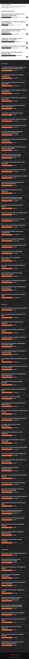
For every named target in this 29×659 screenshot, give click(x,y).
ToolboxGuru (15, 268)
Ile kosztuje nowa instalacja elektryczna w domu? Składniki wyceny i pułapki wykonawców (13, 31)
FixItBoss (14, 535)
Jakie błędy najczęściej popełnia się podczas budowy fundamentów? (13, 147)
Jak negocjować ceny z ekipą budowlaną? (13, 518)
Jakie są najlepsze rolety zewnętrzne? (12, 251)
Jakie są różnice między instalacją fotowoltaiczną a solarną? (10, 560)
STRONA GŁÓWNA (14, 7)
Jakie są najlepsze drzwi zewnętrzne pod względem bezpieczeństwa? (12, 183)
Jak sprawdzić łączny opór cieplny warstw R (13, 46)
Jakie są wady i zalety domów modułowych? (13, 225)
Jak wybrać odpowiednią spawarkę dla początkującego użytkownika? (12, 132)
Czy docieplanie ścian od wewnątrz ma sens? (13, 125)
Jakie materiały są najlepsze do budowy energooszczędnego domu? (12, 642)
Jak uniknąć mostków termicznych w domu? (13, 169)
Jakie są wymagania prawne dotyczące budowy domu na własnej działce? (12, 511)
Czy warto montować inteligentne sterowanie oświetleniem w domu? (11, 155)
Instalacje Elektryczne (6, 34)
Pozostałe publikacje (6, 17)
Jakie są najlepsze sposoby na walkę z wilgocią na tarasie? (11, 273)
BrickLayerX (15, 70)
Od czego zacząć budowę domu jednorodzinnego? (10, 468)
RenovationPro (19, 55)
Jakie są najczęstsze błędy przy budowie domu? (14, 212)
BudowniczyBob (15, 17)
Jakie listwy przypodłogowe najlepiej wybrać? (14, 447)
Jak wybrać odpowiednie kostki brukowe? (13, 612)
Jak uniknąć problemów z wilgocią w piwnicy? (14, 119)
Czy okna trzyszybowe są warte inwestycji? (13, 453)
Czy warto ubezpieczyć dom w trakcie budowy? (14, 308)
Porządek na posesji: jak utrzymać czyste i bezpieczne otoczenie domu (13, 14)
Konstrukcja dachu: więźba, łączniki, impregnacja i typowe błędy (11, 39)
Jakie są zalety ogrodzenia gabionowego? (13, 239)
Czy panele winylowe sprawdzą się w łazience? (14, 176)
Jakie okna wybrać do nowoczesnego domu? (13, 245)
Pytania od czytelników (7, 70)
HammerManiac (16, 317)
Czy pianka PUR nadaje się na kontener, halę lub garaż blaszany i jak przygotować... (13, 68)
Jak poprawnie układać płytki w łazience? (13, 219)
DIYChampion (11, 24)
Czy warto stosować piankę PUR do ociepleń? (14, 418)
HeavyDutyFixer (16, 200)
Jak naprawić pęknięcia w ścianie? (10, 396)
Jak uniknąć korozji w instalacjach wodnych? (14, 496)
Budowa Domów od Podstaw (8, 41)
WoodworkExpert (16, 85)
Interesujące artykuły (15, 654)
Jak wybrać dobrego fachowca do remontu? (13, 337)
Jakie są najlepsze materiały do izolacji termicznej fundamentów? (12, 489)
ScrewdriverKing (15, 34)
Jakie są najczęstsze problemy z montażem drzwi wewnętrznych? (13, 106)
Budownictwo (5, 25)
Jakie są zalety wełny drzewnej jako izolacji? (13, 553)
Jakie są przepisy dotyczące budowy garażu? (13, 280)
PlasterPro (15, 142)
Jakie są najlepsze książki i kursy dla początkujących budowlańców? (11, 598)
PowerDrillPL (15, 554)
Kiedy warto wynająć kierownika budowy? (13, 482)
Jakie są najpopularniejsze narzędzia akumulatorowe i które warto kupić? (12, 605)
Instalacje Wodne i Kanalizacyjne (8, 55)
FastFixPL (14, 108)
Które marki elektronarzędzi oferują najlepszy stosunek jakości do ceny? (11, 198)
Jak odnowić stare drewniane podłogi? (12, 113)
